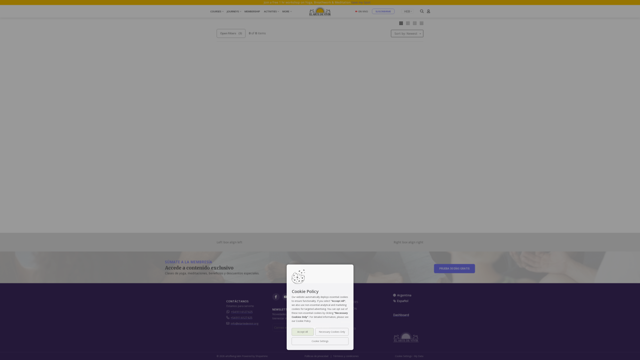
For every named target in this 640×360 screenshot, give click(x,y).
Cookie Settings (320, 341)
